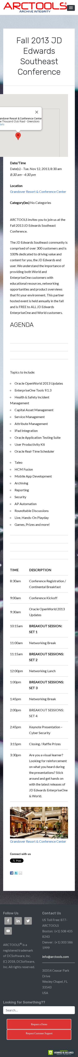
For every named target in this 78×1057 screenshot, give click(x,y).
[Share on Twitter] (16, 873)
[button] (71, 8)
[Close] (37, 112)
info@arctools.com (55, 956)
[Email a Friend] (20, 873)
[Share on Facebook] (11, 873)
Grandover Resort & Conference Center (38, 191)
